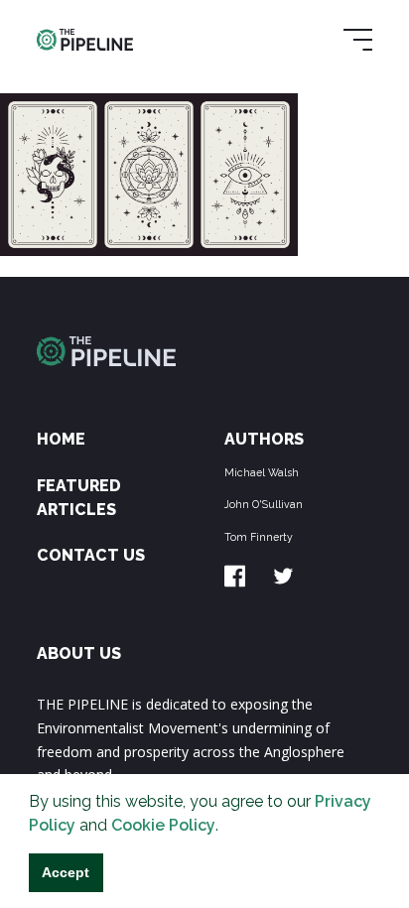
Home (61, 439)
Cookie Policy (163, 825)
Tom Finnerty (258, 537)
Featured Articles (79, 497)
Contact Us (91, 555)
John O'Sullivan (263, 504)
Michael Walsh (261, 472)
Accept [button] (65, 872)
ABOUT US (79, 653)
